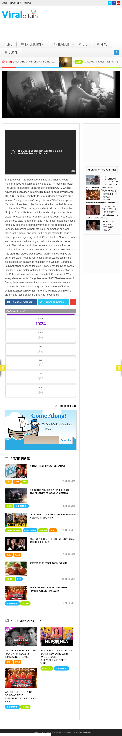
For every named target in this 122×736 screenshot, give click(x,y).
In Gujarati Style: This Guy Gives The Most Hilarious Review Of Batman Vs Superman (49, 491)
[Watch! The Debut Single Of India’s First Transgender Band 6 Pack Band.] (21, 687)
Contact (27, 2)
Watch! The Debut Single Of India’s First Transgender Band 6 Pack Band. (48, 589)
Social (17, 554)
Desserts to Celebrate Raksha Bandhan (48, 563)
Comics (67, 62)
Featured (43, 530)
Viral (25, 481)
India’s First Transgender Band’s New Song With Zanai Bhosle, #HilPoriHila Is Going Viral (56, 657)
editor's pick (47, 668)
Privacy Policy (15, 2)
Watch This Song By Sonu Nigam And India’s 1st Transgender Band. (20, 653)
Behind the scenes (13, 530)
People (16, 481)
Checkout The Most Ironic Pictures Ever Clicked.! (94, 62)
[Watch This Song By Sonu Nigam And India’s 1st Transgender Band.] (21, 645)
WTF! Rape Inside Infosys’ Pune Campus (47, 465)
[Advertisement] (62, 32)
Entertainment (21, 506)
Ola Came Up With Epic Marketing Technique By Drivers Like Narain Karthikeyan (25, 62)
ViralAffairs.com (85, 732)
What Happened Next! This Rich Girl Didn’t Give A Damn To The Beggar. (52, 540)
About (4, 2)
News (8, 481)
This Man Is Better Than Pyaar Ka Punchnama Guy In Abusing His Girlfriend (53, 516)
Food (19, 579)
